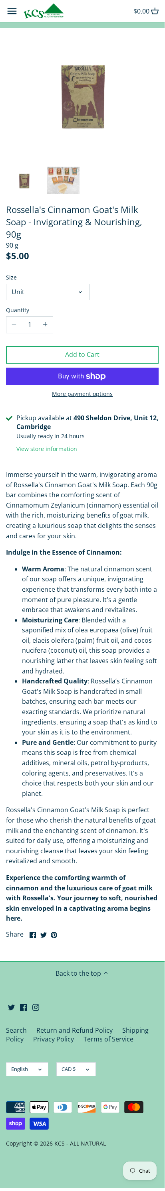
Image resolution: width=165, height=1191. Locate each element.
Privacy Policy (53, 1039)
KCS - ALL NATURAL (80, 1143)
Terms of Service (108, 1039)
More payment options (82, 394)
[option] (24, 180)
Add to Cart (82, 354)
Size (11, 277)
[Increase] (45, 325)
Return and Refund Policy (74, 1030)
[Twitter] (11, 1006)
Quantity (17, 310)
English (19, 1069)
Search (16, 1030)
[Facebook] (23, 1006)
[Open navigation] (12, 11)
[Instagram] (35, 1006)
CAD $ (69, 1069)
